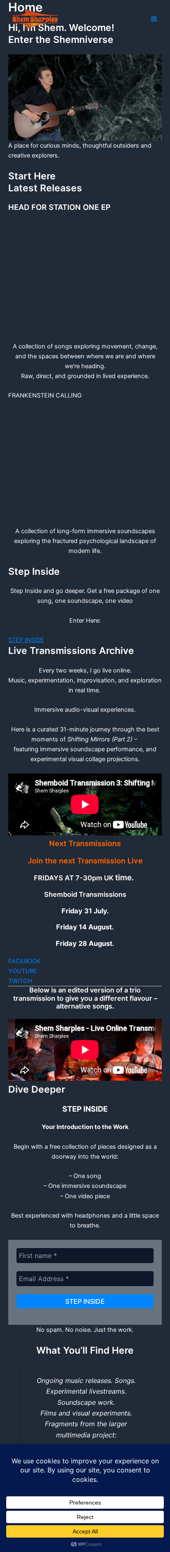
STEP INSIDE (26, 640)
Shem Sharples (81, 18)
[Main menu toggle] (154, 19)
